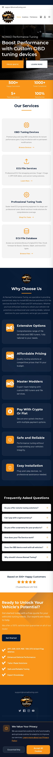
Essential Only (14, 749)
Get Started (11, 638)
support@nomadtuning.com (15, 7)
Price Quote (13, 64)
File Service (33, 17)
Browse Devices (25, 147)
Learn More (37, 64)
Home (19, 17)
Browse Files (25, 253)
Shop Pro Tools (25, 217)
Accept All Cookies (38, 749)
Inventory (25, 17)
